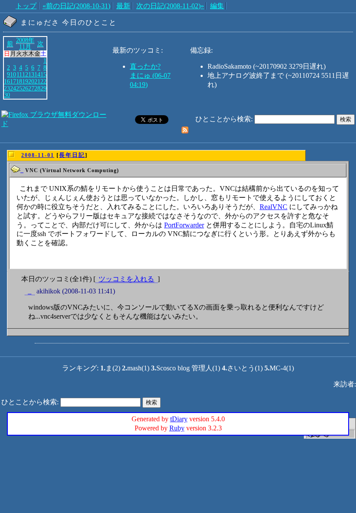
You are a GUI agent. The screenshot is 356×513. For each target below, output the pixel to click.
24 (13, 88)
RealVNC (273, 206)
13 (31, 74)
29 (43, 88)
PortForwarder (184, 225)
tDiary (179, 419)
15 (43, 74)
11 (19, 74)
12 (25, 74)
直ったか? (145, 66)
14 (37, 74)
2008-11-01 (37, 155)
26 (25, 88)
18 (19, 81)
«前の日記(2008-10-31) (76, 6)
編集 (217, 6)
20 (31, 81)
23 (7, 88)
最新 (123, 6)
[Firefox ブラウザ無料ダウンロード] (56, 123)
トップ (26, 6)
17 (13, 81)
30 (7, 94)
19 (25, 81)
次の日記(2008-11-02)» (170, 6)
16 (7, 81)
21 (37, 81)
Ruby (177, 428)
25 (19, 88)
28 (37, 88)
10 (13, 74)
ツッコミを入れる (126, 279)
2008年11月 (25, 43)
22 (43, 81)
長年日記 (72, 155)
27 (31, 88)
